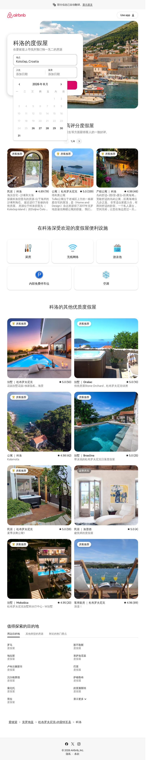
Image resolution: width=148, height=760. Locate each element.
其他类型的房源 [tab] (34, 633)
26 (33, 128)
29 (54, 128)
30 (61, 128)
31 (19, 135)
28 (47, 128)
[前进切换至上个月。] (19, 84)
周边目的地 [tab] (13, 633)
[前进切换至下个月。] (61, 84)
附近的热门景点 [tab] (58, 633)
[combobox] (45, 61)
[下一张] (79, 141)
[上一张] (66, 141)
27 (40, 128)
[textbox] (29, 74)
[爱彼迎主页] (16, 15)
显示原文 (87, 4)
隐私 (68, 753)
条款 (76, 753)
